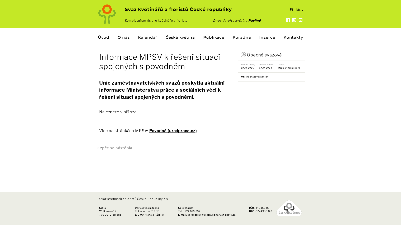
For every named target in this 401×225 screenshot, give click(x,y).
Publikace (213, 38)
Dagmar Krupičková (289, 68)
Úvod (103, 38)
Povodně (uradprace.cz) (173, 130)
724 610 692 (192, 211)
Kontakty (293, 38)
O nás (124, 38)
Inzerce (267, 38)
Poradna (242, 38)
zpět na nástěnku (117, 148)
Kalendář (147, 38)
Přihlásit (296, 9)
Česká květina (180, 38)
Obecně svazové (264, 55)
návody (264, 77)
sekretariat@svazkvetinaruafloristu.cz (211, 214)
